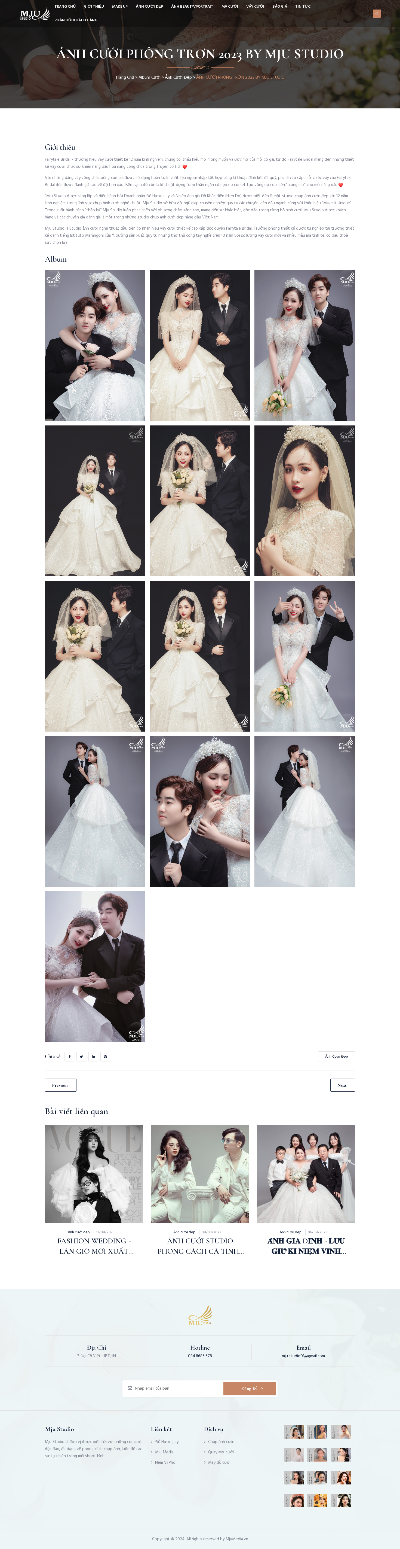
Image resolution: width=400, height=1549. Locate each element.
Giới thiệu (94, 7)
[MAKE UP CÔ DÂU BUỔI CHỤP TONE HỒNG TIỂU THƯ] (294, 1434)
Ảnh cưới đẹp (149, 7)
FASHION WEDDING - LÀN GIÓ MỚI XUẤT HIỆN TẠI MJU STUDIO (94, 1251)
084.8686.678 (200, 1356)
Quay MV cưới (221, 1452)
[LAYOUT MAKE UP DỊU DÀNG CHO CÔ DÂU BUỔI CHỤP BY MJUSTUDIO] (294, 1479)
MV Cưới (229, 7)
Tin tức (302, 7)
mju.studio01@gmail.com (303, 1356)
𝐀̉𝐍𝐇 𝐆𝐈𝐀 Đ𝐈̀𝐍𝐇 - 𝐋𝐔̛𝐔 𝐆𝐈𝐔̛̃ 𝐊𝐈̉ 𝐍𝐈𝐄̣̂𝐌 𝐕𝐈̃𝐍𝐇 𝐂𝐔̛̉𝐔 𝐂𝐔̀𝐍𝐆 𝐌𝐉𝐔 (306, 1251)
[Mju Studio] (34, 13)
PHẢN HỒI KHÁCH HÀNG (75, 20)
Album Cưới (150, 77)
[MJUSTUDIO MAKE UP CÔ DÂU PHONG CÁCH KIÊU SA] (341, 1456)
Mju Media (164, 1452)
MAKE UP (120, 7)
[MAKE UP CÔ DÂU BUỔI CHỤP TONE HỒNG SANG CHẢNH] (317, 1479)
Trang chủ (65, 7)
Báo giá (279, 7)
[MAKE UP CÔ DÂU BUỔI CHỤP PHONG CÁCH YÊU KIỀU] (317, 1434)
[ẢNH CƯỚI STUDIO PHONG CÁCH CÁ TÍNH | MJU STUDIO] (186, 1161)
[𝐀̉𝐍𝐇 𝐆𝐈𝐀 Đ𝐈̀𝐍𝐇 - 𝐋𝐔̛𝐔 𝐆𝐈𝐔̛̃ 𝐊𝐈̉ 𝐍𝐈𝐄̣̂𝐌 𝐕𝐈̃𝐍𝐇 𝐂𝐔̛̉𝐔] (292, 1161)
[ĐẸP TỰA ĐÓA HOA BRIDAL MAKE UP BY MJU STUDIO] (317, 1502)
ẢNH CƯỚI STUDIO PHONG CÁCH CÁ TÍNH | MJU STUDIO (200, 1251)
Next (342, 1085)
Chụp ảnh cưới (221, 1442)
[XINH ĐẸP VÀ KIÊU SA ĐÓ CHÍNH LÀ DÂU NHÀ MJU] (294, 1456)
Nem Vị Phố (165, 1462)
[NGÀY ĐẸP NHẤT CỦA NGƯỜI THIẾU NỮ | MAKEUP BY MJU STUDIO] (341, 1479)
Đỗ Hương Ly (167, 1442)
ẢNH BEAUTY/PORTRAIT (192, 7)
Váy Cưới (255, 7)
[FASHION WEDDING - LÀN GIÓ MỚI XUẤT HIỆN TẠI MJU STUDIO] (80, 1161)
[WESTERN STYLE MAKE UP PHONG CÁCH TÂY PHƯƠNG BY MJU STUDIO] (317, 1456)
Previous (60, 1085)
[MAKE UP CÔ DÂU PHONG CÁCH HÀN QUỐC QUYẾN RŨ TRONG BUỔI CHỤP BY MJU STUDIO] (294, 1502)
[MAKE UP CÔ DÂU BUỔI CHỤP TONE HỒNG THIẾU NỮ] (341, 1502)
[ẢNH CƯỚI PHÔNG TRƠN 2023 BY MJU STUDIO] (95, 345)
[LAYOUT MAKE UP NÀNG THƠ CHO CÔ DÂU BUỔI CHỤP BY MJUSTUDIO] (341, 1434)
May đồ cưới (219, 1462)
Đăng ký (249, 1388)
